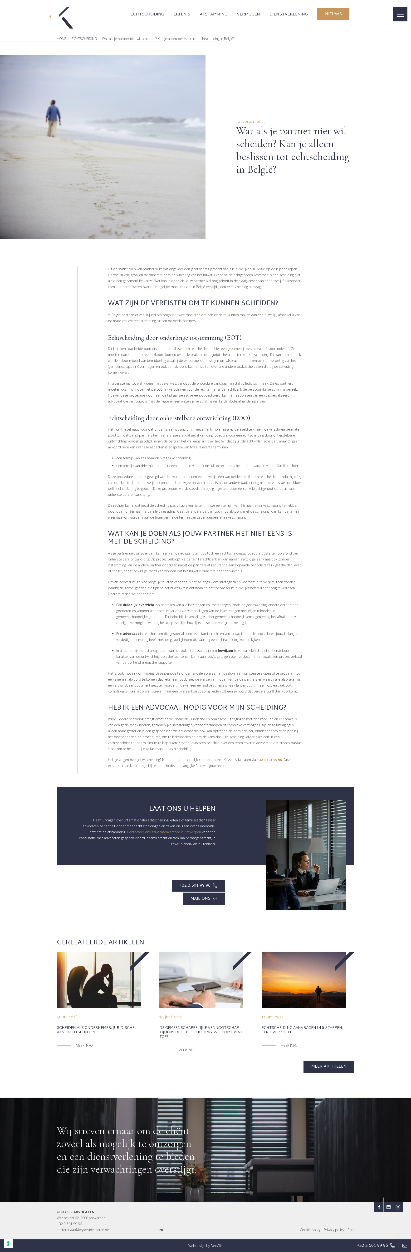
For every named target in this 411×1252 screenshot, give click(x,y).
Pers (350, 1229)
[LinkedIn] (388, 1207)
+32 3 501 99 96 (69, 1224)
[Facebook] (379, 1207)
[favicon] (65, 14)
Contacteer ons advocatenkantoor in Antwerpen (164, 832)
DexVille (217, 1245)
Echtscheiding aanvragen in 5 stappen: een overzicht (302, 1030)
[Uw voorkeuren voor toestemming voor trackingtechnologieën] (8, 1243)
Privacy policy (334, 1229)
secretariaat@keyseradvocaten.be (83, 1229)
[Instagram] (398, 1207)
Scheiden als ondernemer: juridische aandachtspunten (96, 1030)
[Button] (404, 1245)
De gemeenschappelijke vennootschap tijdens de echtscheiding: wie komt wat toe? (200, 1033)
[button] (168, 14)
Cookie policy (310, 1229)
